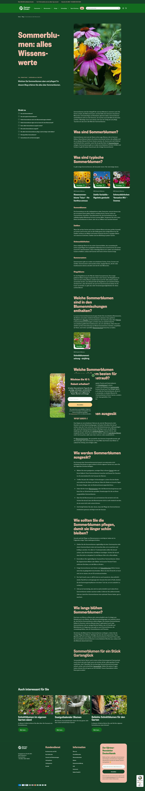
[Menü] (142, 776)
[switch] (140, 785)
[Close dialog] (93, 375)
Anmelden (80, 405)
